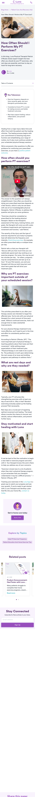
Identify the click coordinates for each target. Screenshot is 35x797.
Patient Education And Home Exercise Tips (17, 542)
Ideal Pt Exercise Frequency (17, 539)
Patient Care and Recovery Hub (21, 9)
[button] (3, 2)
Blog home (4, 9)
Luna (10, 71)
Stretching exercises (15, 240)
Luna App (26, 482)
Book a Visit (17, 517)
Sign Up (17, 625)
